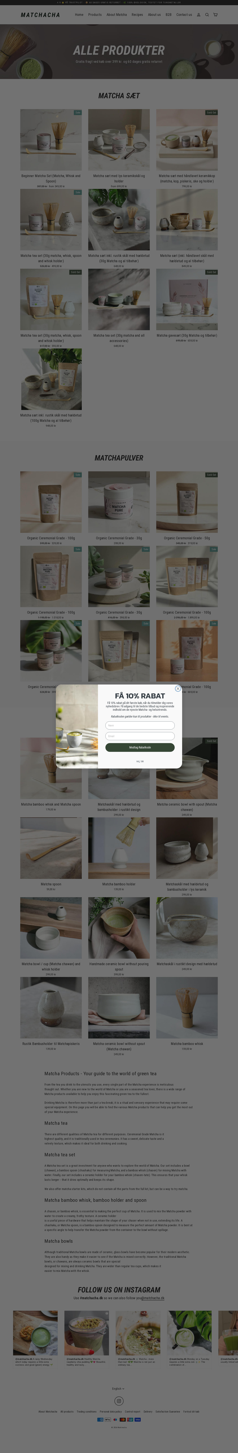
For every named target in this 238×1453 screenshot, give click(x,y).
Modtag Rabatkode (140, 747)
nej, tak (140, 761)
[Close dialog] (178, 688)
